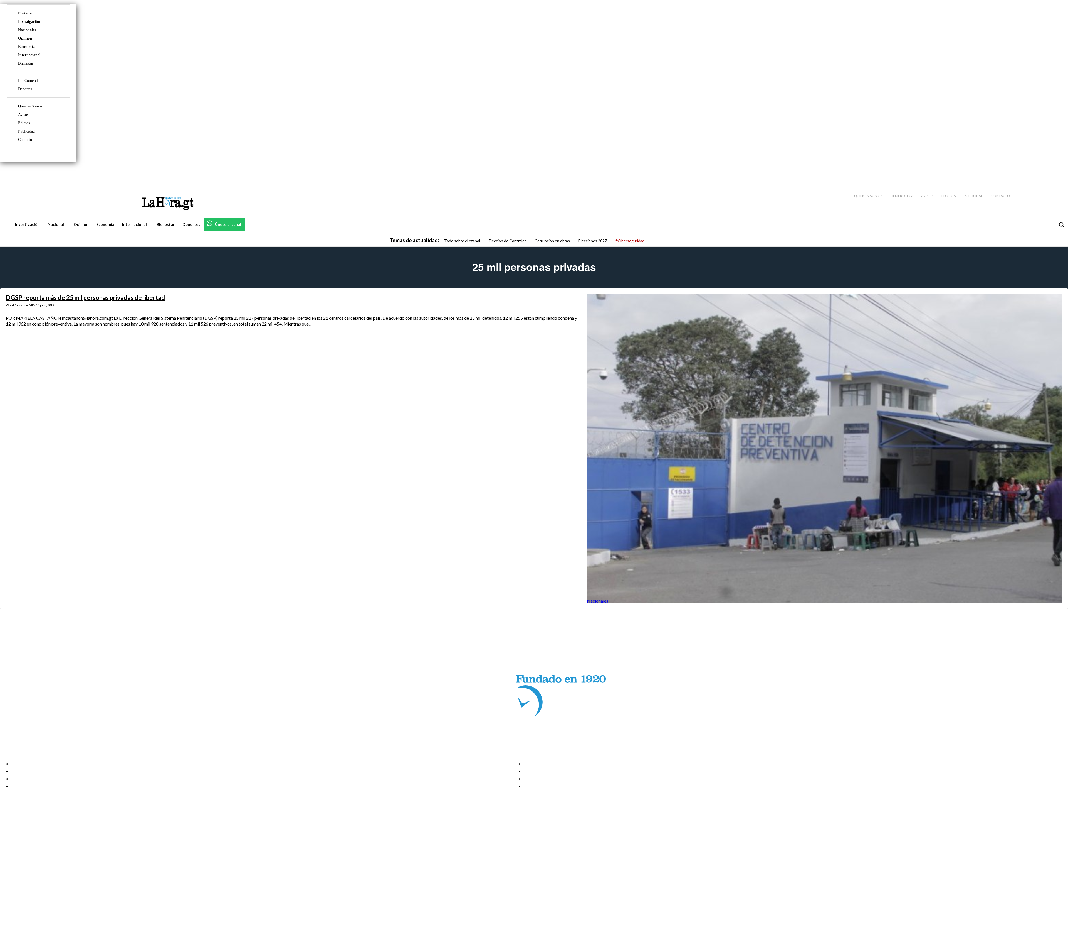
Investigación (29, 21)
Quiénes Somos (30, 106)
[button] (1061, 224)
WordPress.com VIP (20, 305)
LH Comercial (29, 81)
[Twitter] (1047, 173)
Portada (25, 13)
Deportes (25, 89)
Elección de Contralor (507, 240)
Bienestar (26, 63)
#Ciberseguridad (629, 240)
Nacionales (27, 30)
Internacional (29, 55)
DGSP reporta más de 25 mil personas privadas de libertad (85, 297)
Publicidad (26, 131)
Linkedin (24, 859)
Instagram (26, 852)
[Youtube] (1057, 173)
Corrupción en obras (552, 240)
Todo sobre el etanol (462, 240)
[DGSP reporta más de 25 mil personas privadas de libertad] (824, 448)
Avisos (23, 114)
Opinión (25, 38)
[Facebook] (1018, 173)
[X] (9, 866)
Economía (26, 47)
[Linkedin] (1038, 173)
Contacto (25, 140)
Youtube (24, 872)
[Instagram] (1028, 173)
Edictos (24, 123)
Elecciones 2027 (592, 240)
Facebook (26, 844)
